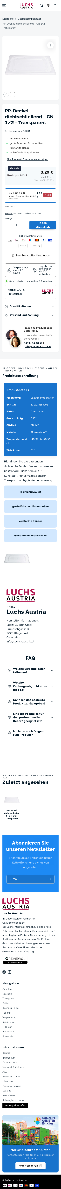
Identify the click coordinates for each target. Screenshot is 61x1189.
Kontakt (6, 1053)
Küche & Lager (11, 1008)
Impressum (8, 1057)
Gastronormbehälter (29, 19)
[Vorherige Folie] (6, 94)
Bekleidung (8, 1031)
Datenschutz (9, 1062)
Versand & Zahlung (13, 1067)
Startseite (8, 19)
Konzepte (7, 1036)
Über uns (7, 1081)
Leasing (6, 1090)
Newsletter (8, 1095)
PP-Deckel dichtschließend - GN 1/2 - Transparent (24, 25)
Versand (9, 213)
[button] (4, 5)
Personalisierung (12, 1086)
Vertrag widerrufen (15, 1105)
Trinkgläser (8, 998)
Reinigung (8, 1022)
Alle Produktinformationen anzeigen (27, 159)
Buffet (6, 1003)
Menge (8, 218)
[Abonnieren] (50, 879)
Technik (6, 1012)
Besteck (7, 994)
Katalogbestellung (13, 1100)
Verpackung (9, 1017)
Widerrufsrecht (11, 1076)
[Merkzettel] (48, 6)
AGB (4, 1072)
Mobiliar (7, 1027)
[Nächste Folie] (12, 94)
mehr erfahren (28, 1165)
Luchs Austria (19, 1180)
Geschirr (7, 989)
